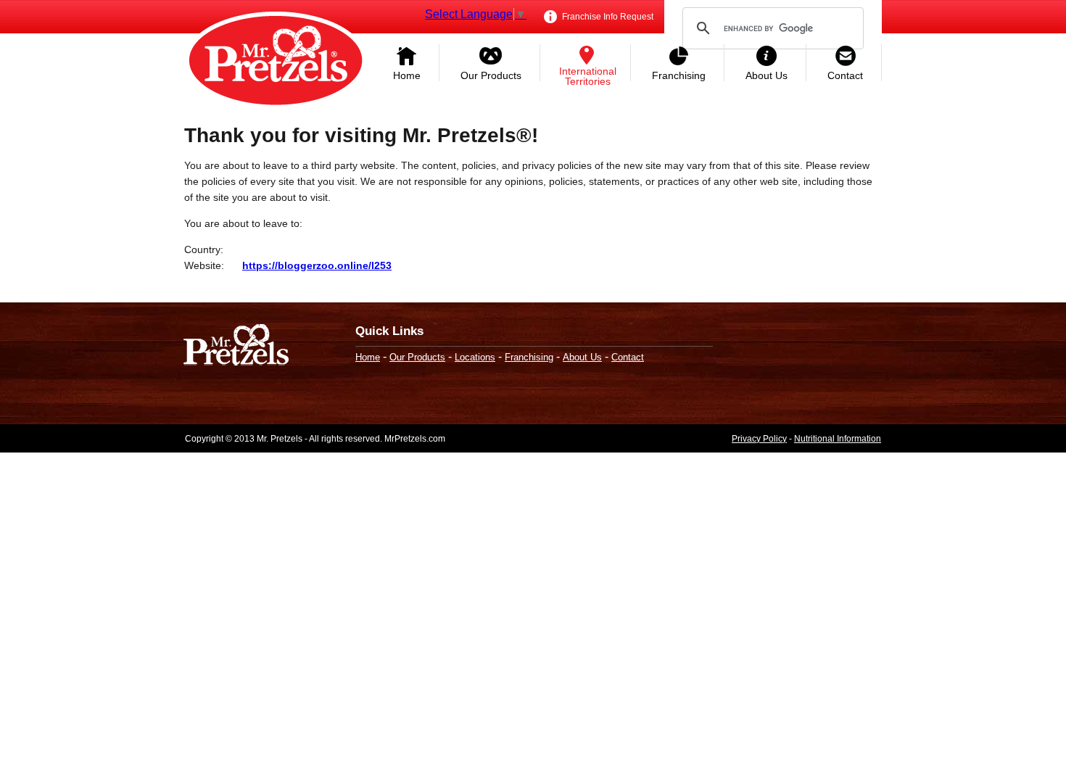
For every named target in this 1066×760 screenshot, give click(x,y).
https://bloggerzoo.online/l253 (317, 265)
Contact (845, 75)
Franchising (679, 75)
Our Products (490, 75)
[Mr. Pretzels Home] (275, 61)
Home (407, 75)
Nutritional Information (837, 439)
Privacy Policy (759, 439)
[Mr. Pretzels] (236, 346)
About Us (766, 75)
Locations (475, 357)
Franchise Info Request (606, 17)
